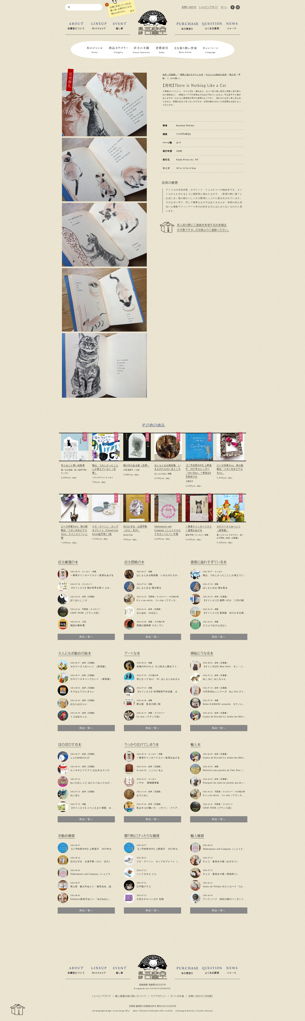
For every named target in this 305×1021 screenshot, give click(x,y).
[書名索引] (162, 50)
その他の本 (174, 596)
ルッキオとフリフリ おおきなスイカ (90, 770)
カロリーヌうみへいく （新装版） (88, 666)
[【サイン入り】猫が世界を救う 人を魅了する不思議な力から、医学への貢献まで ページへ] (63, 590)
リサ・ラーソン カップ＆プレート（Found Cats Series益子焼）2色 (105, 530)
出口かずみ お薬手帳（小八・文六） (90, 861)
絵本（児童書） (170, 74)
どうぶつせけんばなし (215, 625)
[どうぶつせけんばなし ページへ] (195, 628)
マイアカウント (158, 996)
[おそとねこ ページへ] (129, 798)
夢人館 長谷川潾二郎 (149, 704)
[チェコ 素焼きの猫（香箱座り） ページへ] (195, 876)
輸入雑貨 (197, 835)
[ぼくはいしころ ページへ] (63, 603)
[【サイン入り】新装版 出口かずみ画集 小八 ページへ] (195, 615)
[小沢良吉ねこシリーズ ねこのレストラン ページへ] (195, 694)
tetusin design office (121, 1010)
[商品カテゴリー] (118, 50)
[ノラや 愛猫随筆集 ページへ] (129, 785)
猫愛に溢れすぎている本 (191, 74)
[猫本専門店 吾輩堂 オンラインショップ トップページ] (152, 978)
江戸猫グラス (144, 886)
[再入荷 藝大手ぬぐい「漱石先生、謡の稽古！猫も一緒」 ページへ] (63, 889)
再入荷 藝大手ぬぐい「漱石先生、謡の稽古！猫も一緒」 (101, 886)
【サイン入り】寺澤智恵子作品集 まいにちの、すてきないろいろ (173, 691)
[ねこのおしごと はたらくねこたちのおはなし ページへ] (63, 785)
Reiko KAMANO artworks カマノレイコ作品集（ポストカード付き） (241, 704)
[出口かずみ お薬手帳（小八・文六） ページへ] (63, 864)
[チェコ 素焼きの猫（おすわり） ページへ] (195, 864)
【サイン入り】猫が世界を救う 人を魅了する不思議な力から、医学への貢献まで (114, 588)
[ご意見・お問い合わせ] (17, 1013)
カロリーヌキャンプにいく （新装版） (91, 679)
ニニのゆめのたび (80, 758)
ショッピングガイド (101, 996)
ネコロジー (87, 584)
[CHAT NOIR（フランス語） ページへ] (63, 615)
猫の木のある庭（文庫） (136, 465)
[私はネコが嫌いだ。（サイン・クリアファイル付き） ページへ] (129, 810)
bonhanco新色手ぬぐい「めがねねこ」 (91, 899)
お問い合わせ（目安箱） (200, 996)
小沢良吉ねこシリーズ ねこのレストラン (225, 691)
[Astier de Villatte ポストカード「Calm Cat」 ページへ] (195, 889)
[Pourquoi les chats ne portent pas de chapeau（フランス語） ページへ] (195, 785)
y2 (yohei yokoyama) (204, 1010)
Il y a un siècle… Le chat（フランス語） (159, 600)
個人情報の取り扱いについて (130, 996)
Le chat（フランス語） (149, 716)
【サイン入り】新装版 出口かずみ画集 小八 (228, 613)
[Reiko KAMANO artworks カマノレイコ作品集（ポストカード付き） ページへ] (195, 706)
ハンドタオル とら (147, 874)
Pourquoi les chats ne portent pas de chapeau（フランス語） (235, 783)
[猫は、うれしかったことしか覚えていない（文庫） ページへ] (195, 578)
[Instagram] (238, 8)
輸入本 (233, 74)
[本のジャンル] (95, 50)
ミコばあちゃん (78, 716)
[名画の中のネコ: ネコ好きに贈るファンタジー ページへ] (129, 669)
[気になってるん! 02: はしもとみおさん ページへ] (129, 681)
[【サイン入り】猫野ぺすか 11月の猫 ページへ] (195, 603)
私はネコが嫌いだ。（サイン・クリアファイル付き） (165, 808)
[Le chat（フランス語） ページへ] (129, 719)
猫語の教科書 (77, 625)
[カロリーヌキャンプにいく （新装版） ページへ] (63, 681)
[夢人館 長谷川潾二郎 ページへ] (129, 706)
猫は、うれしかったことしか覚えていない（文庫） (105, 469)
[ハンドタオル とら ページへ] (129, 876)
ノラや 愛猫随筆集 (148, 783)
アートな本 (132, 653)
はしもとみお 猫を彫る (149, 588)
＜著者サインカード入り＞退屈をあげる (92, 575)
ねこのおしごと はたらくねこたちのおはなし (94, 783)
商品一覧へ (86, 637)
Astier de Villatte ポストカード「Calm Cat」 (227, 886)
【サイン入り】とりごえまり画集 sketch (92, 808)
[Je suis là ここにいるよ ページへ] (129, 773)
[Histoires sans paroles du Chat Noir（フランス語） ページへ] (195, 773)
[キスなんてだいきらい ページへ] (63, 694)
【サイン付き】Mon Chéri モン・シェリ (225, 666)
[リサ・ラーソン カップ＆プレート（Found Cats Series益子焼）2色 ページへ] (129, 864)
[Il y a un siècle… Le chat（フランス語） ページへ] (129, 603)
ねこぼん (75, 795)
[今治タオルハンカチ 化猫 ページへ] (129, 901)
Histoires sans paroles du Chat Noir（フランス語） (230, 770)
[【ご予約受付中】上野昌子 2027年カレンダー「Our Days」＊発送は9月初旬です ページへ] (63, 851)
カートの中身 (177, 996)
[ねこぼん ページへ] (63, 798)
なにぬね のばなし (147, 613)
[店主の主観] (141, 50)
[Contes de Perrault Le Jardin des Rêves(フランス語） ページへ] (195, 719)
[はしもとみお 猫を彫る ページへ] (129, 590)
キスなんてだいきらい (82, 691)
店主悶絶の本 (134, 562)
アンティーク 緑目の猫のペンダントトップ (227, 899)
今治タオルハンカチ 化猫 (150, 899)
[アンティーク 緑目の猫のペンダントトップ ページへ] (195, 901)
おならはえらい (78, 704)
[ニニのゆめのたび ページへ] (63, 760)
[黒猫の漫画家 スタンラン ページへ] (129, 628)
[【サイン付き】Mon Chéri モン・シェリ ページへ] (195, 669)
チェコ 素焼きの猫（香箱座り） (221, 874)
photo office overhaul (163, 1010)
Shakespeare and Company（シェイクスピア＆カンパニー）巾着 (167, 530)
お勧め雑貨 (66, 835)
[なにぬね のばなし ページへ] (129, 615)
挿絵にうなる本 (202, 653)
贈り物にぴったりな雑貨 (141, 835)
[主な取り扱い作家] (185, 50)
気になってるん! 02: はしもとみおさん (158, 679)
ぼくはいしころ (78, 600)
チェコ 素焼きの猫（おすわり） (221, 861)
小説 (137, 470)
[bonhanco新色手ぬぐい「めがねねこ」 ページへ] (63, 901)
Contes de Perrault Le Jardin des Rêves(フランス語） (231, 716)
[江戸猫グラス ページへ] (129, 889)
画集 (170, 474)
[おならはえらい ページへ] (63, 706)
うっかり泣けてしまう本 (141, 744)
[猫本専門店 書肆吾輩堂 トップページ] (152, 34)
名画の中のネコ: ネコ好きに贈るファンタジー (161, 666)
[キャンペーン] (210, 50)
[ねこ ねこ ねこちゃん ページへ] (195, 681)
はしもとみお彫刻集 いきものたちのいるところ (163, 575)
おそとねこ (143, 795)
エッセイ (65, 473)
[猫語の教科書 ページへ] (63, 628)
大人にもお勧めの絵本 (216, 74)
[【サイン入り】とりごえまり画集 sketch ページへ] (63, 810)
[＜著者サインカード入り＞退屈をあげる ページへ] (63, 578)
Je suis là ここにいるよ (150, 770)
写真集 (85, 609)
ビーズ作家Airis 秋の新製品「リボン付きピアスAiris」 (230, 469)
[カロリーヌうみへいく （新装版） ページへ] (63, 669)
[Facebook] (232, 8)
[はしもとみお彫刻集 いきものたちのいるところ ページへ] (129, 578)
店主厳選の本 (68, 562)
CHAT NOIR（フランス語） (85, 613)
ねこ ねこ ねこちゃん (214, 679)
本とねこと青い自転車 (73, 465)
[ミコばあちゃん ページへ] (63, 719)
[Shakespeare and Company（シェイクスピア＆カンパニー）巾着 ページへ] (63, 876)
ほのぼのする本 (69, 744)
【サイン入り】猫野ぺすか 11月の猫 (223, 600)
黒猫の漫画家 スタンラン (150, 625)
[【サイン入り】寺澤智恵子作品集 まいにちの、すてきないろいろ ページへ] (129, 694)
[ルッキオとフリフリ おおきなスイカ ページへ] (63, 773)
